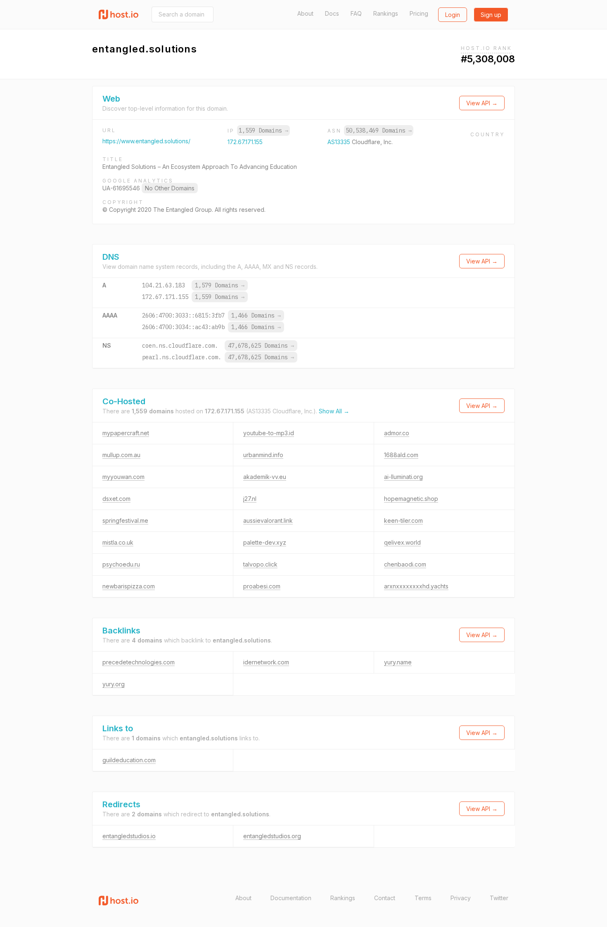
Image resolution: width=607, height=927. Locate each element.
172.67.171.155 (245, 141)
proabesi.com (261, 586)
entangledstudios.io (129, 835)
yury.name (398, 662)
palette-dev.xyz (264, 542)
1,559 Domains (263, 130)
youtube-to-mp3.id (268, 432)
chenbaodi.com (405, 564)
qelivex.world (402, 542)
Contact (384, 897)
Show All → (334, 411)
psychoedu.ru (121, 564)
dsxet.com (116, 498)
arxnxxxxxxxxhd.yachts (416, 586)
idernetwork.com (266, 662)
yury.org (113, 684)
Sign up (491, 14)
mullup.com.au (121, 454)
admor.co (396, 432)
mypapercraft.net (125, 432)
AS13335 (339, 141)
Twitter (499, 897)
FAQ (356, 13)
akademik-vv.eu (264, 476)
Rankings (385, 13)
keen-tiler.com (403, 520)
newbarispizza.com (128, 586)
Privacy (461, 897)
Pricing (419, 13)
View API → (482, 103)
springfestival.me (125, 520)
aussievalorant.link (268, 520)
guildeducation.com (129, 759)
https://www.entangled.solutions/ (146, 141)
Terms (423, 897)
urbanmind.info (263, 454)
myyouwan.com (123, 476)
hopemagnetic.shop (411, 498)
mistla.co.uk (117, 542)
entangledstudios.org (272, 835)
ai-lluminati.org (403, 476)
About (305, 13)
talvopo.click (260, 564)
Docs (332, 13)
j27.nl (249, 498)
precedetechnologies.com (138, 662)
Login (452, 14)
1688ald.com (401, 454)
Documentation (290, 897)
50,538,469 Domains (379, 130)
